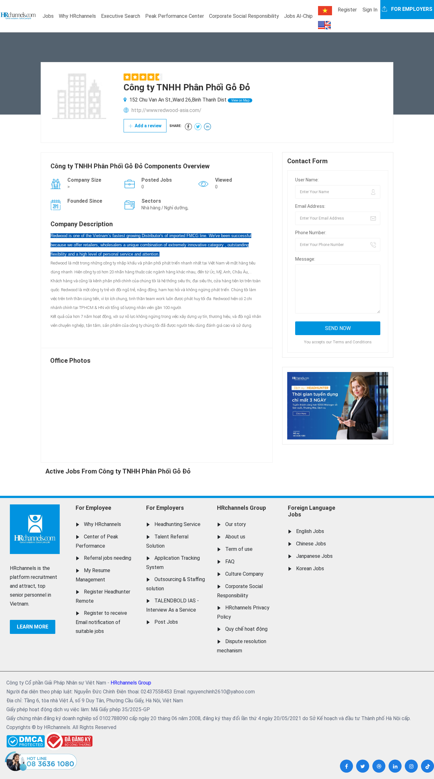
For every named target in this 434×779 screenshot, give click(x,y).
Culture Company (244, 574)
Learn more (32, 627)
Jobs (48, 16)
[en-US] (324, 25)
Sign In (370, 10)
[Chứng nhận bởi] (68, 741)
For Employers (165, 507)
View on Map (240, 100)
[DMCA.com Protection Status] (25, 739)
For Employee (93, 507)
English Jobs (310, 531)
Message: (305, 259)
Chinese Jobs (311, 544)
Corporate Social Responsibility (244, 16)
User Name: (307, 179)
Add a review (147, 125)
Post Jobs (166, 622)
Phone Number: (310, 232)
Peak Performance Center (174, 16)
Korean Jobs (310, 568)
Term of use (239, 549)
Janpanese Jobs (314, 556)
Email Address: (310, 206)
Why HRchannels (77, 16)
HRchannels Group (241, 507)
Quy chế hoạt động (246, 629)
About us (235, 537)
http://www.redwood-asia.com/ (166, 110)
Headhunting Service (177, 524)
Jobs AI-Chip (298, 16)
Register (347, 10)
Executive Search (120, 16)
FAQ (229, 561)
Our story (235, 524)
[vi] (325, 10)
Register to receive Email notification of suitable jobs (101, 622)
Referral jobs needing (107, 558)
